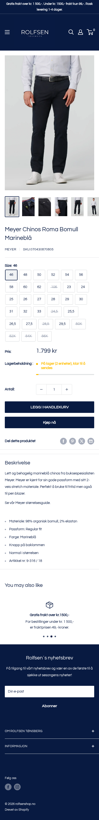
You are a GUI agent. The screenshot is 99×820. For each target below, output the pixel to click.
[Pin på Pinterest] (72, 441)
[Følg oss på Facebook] (8, 787)
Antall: (10, 389)
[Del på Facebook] (63, 441)
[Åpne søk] (71, 32)
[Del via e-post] (90, 441)
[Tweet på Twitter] (81, 441)
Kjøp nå (49, 422)
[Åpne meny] (7, 32)
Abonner (49, 706)
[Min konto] (80, 32)
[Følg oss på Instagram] (17, 787)
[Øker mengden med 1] (67, 389)
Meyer (10, 249)
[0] (90, 32)
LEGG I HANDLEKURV (50, 407)
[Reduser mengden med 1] (41, 389)
